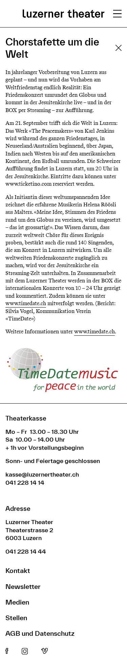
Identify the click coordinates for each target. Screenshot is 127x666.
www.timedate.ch (25, 303)
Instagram (25, 651)
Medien (17, 602)
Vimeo (44, 651)
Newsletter (22, 586)
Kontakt (17, 570)
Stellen (16, 618)
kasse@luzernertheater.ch (42, 474)
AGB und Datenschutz (40, 633)
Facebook (6, 651)
